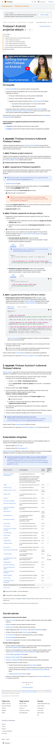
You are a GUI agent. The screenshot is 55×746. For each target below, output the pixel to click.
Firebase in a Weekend (12, 660)
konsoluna (11, 183)
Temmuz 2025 (16, 460)
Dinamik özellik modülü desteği (10, 550)
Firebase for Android (22, 6)
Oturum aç (50, 1)
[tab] (13, 245)
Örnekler (4, 708)
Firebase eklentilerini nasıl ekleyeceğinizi (22, 250)
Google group (40, 708)
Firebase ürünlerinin (30, 301)
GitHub (3, 712)
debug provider (9, 503)
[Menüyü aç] (2, 1)
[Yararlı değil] (51, 22)
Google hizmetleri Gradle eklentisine (31, 233)
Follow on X (22, 708)
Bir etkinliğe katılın (23, 712)
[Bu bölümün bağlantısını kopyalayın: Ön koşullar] (16, 85)
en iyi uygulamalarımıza (23, 179)
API (7, 515)
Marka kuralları (40, 712)
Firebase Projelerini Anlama (15, 647)
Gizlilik (7, 739)
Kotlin (17, 445)
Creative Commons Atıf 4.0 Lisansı (28, 690)
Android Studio (10, 89)
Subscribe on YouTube (24, 710)
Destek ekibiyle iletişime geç (43, 703)
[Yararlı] (49, 22)
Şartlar (3, 739)
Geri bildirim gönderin (45, 26)
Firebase (5, 22)
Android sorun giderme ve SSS (30, 355)
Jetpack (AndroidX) (37, 101)
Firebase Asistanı (7, 372)
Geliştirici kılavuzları (6, 703)
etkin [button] (10, 306)
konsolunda (29, 145)
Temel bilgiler (31, 22)
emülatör (39, 109)
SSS (38, 715)
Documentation (7, 6)
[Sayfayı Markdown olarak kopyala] (30, 30)
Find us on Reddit (23, 705)
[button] (27, 163)
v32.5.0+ (12, 458)
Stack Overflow (40, 705)
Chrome (3, 726)
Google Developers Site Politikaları (29, 692)
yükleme (7, 562)
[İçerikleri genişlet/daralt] (11, 34)
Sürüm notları (40, 710)
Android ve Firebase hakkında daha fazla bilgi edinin (22, 652)
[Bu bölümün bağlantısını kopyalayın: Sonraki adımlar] (20, 614)
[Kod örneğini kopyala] (51, 254)
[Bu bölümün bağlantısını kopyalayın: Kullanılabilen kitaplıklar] (28, 437)
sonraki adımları (20, 353)
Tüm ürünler (4, 733)
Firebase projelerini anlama (12, 160)
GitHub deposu (22, 448)
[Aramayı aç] (32, 2)
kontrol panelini (37, 669)
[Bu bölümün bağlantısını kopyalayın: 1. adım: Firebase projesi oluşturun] (34, 153)
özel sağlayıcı (9, 500)
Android (3, 724)
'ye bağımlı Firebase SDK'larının (19, 111)
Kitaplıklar (4, 710)
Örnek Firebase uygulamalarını (13, 654)
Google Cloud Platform (7, 731)
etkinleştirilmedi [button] (23, 306)
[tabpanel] (30, 257)
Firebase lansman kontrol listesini (17, 674)
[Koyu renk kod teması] (48, 254)
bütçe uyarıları (32, 665)
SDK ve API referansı (6, 705)
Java (20, 445)
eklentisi (9, 519)
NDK (7, 540)
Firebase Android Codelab (13, 657)
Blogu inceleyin (22, 703)
